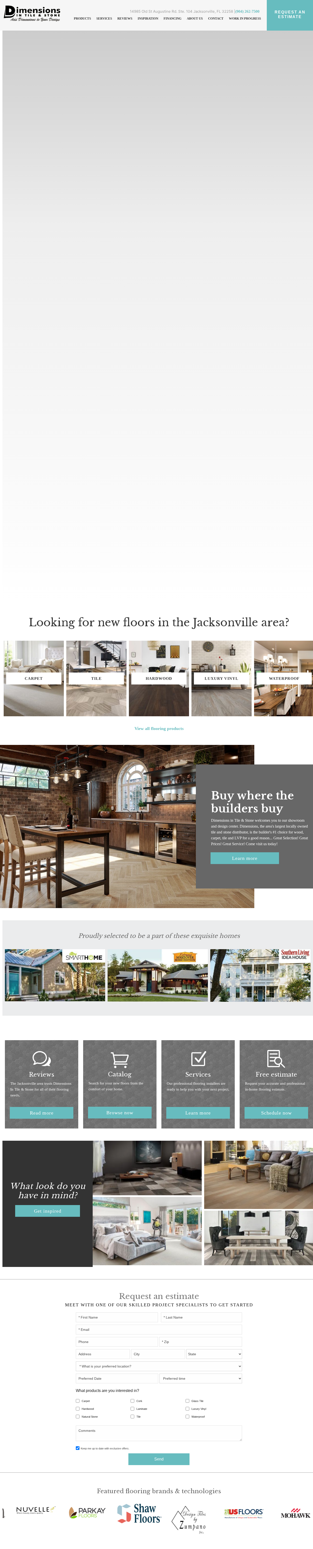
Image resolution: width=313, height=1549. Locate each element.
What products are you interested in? (107, 1391)
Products (82, 18)
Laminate (141, 1408)
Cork (139, 1401)
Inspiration (148, 18)
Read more (42, 1113)
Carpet (86, 1401)
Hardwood (88, 1408)
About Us (195, 18)
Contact (216, 18)
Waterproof (198, 1416)
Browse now (119, 1112)
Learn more (244, 858)
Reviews (124, 18)
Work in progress (245, 18)
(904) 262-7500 (247, 11)
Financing (172, 18)
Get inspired (47, 1211)
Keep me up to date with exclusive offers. (105, 1448)
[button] (82, 18)
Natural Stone (90, 1416)
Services (104, 18)
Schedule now (276, 1113)
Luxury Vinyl (198, 1408)
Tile (138, 1416)
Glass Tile (197, 1401)
